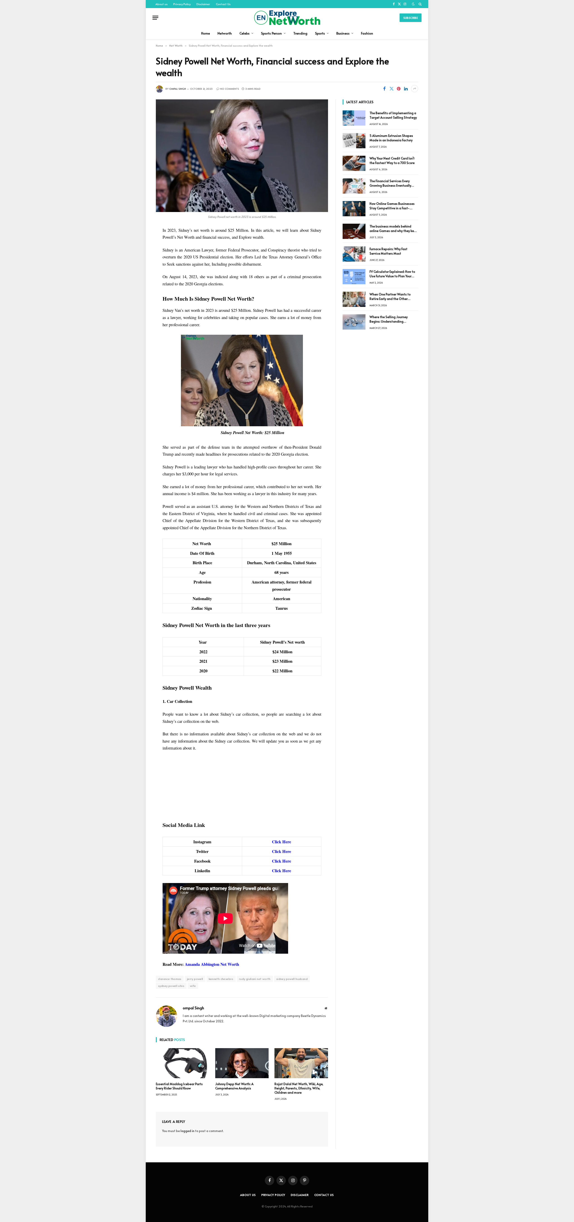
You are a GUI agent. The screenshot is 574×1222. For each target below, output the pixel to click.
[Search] (420, 4)
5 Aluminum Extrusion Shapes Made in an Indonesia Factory (391, 137)
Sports (320, 33)
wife (193, 986)
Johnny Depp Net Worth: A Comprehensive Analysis (234, 1086)
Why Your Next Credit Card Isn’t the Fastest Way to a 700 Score (392, 160)
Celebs (244, 33)
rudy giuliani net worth (255, 979)
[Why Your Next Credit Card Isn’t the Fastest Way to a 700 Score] (354, 163)
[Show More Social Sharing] (414, 88)
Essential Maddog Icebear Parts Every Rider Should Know (179, 1086)
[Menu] (155, 18)
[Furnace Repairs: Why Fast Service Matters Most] (354, 254)
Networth (224, 33)
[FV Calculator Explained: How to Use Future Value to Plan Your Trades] (354, 276)
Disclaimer (203, 4)
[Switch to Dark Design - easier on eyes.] (413, 4)
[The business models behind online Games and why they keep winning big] (354, 231)
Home (205, 33)
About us (161, 4)
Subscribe (410, 18)
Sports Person (271, 33)
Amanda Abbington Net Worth (212, 964)
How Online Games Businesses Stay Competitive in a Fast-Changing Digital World (392, 205)
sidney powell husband (292, 979)
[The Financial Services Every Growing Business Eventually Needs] (354, 186)
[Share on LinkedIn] (405, 88)
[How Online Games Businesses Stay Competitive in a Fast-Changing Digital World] (354, 208)
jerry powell (195, 979)
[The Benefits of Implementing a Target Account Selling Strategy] (354, 118)
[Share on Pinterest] (398, 88)
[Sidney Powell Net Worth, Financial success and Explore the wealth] (242, 155)
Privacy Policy (182, 4)
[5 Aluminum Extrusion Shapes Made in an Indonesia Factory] (354, 140)
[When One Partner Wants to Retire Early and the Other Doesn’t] (354, 299)
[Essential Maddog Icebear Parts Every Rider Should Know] (182, 1063)
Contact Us (223, 4)
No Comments (229, 88)
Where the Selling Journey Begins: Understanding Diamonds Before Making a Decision (390, 319)
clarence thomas (169, 979)
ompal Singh (177, 88)
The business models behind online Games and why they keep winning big (394, 228)
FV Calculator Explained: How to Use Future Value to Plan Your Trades (392, 273)
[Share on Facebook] (384, 88)
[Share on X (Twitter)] (391, 88)
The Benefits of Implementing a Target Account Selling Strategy (393, 115)
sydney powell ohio (171, 986)
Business (343, 33)
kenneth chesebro (221, 979)
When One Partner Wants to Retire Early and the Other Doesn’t (390, 296)
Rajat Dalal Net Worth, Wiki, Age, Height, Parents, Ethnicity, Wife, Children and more (298, 1088)
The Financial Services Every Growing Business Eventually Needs (390, 183)
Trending (300, 33)
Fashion (367, 33)
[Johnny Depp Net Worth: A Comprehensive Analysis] (242, 1063)
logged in (187, 1131)
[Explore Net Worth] (287, 17)
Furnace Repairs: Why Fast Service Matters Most (388, 251)
